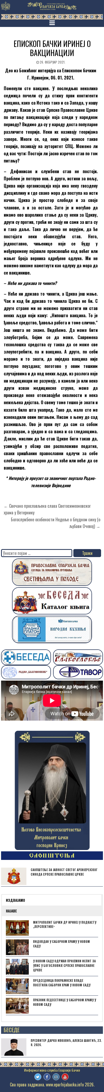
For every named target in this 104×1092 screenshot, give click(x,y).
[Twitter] (37, 1076)
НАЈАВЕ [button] (11, 911)
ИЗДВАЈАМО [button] (15, 900)
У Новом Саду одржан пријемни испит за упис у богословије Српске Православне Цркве (64, 965)
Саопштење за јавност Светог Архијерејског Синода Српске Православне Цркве (64, 872)
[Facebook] (46, 1076)
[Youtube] (65, 1076)
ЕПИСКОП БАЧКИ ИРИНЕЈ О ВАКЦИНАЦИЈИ (52, 48)
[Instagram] (56, 1076)
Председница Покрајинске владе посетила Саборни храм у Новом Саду (61, 982)
